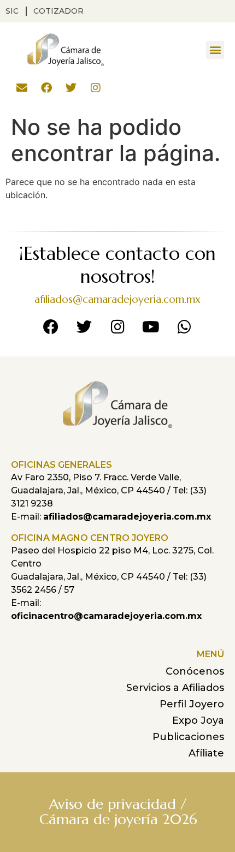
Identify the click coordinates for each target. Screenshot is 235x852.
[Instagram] (96, 88)
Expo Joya (198, 720)
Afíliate (206, 753)
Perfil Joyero (192, 704)
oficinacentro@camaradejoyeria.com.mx (106, 616)
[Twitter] (71, 88)
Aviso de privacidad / (117, 804)
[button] (215, 50)
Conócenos (195, 671)
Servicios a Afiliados (175, 688)
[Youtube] (151, 327)
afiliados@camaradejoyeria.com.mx (117, 299)
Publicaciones (188, 737)
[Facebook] (46, 88)
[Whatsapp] (184, 327)
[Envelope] (22, 88)
